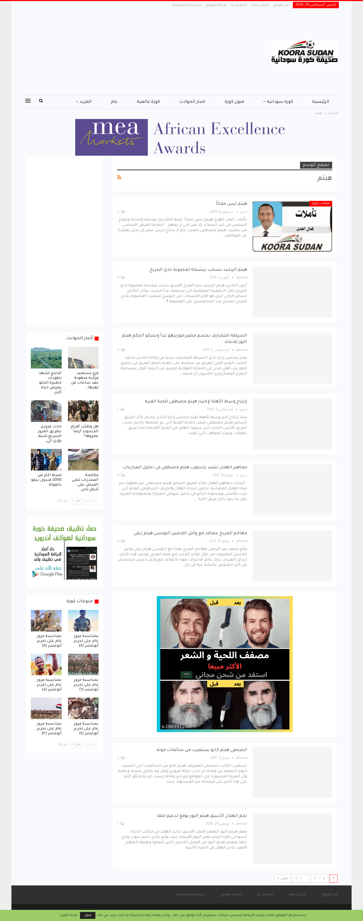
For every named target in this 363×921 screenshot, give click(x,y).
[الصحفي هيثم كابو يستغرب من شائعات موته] (292, 772)
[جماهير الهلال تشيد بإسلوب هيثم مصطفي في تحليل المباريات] (292, 489)
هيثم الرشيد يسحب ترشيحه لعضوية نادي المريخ (198, 270)
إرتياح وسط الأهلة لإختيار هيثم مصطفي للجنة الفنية (196, 401)
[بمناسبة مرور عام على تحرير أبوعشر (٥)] (46, 664)
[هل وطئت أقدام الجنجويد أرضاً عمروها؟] (83, 411)
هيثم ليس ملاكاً (231, 204)
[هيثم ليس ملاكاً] (292, 226)
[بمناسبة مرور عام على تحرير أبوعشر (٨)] (83, 620)
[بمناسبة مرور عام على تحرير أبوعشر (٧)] (46, 620)
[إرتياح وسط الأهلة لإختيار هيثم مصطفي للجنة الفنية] (292, 423)
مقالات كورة (321, 203)
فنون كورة (234, 102)
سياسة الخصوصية (187, 5)
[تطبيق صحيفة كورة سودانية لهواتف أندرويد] (65, 552)
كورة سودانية (280, 102)
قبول (87, 915)
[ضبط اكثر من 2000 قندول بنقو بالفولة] (46, 459)
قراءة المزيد (68, 915)
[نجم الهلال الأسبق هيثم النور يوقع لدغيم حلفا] (292, 838)
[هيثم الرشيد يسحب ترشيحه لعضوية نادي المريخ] (292, 292)
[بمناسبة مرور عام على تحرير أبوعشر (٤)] (83, 708)
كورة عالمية (148, 102)
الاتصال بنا (239, 5)
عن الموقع (281, 5)
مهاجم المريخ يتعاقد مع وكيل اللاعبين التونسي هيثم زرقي (190, 533)
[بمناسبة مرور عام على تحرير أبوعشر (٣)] (46, 708)
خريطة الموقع (216, 5)
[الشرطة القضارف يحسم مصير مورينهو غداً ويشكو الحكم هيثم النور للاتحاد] (292, 358)
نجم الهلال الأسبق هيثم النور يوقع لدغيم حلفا (202, 816)
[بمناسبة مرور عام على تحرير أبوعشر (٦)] (83, 664)
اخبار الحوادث (192, 102)
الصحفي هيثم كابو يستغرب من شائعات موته (202, 750)
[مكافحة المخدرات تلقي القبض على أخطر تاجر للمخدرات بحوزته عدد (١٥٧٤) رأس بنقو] (83, 459)
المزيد (85, 102)
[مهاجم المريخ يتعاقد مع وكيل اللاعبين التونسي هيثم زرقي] (292, 555)
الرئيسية (320, 102)
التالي (284, 878)
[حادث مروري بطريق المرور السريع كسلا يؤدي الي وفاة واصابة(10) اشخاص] (46, 411)
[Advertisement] (128, 53)
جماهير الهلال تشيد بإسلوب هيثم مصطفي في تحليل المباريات (185, 467)
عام (114, 102)
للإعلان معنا (260, 5)
